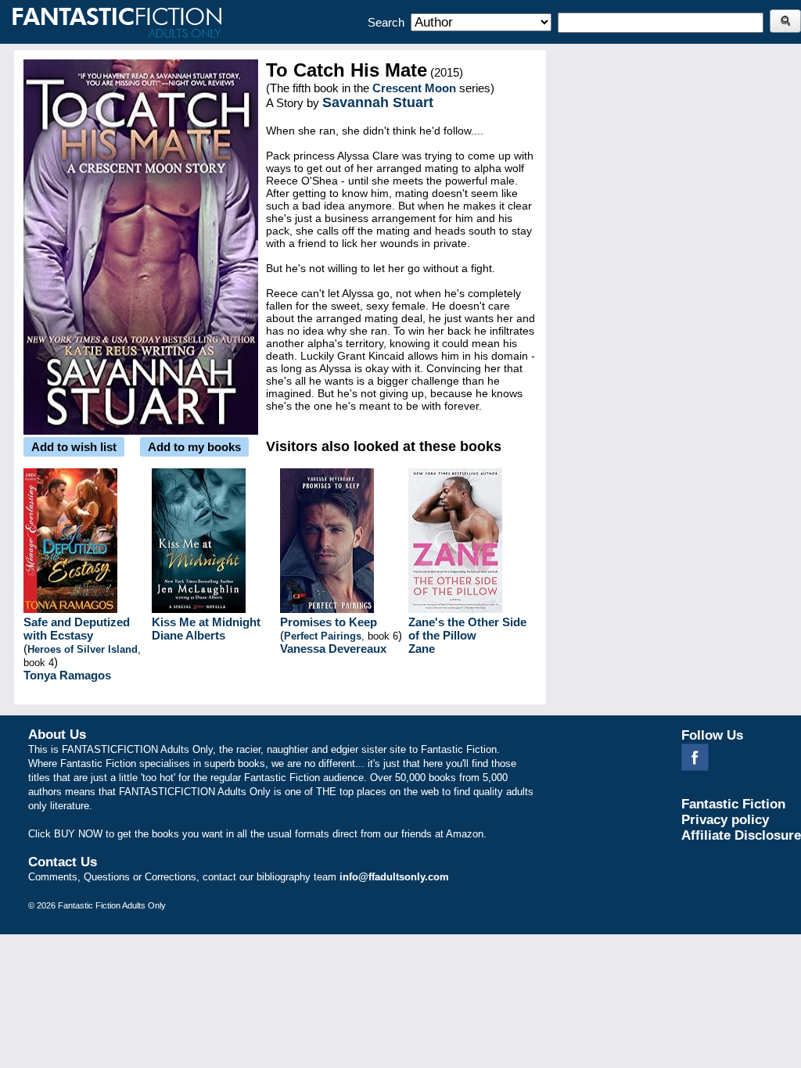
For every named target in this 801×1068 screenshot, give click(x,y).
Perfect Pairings (322, 636)
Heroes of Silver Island (82, 649)
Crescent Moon (414, 88)
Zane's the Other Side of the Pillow (467, 628)
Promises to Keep (328, 622)
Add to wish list (74, 446)
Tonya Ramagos (67, 675)
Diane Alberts (188, 635)
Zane (421, 648)
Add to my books (194, 446)
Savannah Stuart (377, 102)
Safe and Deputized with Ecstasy (76, 628)
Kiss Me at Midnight (206, 622)
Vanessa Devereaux (333, 648)
